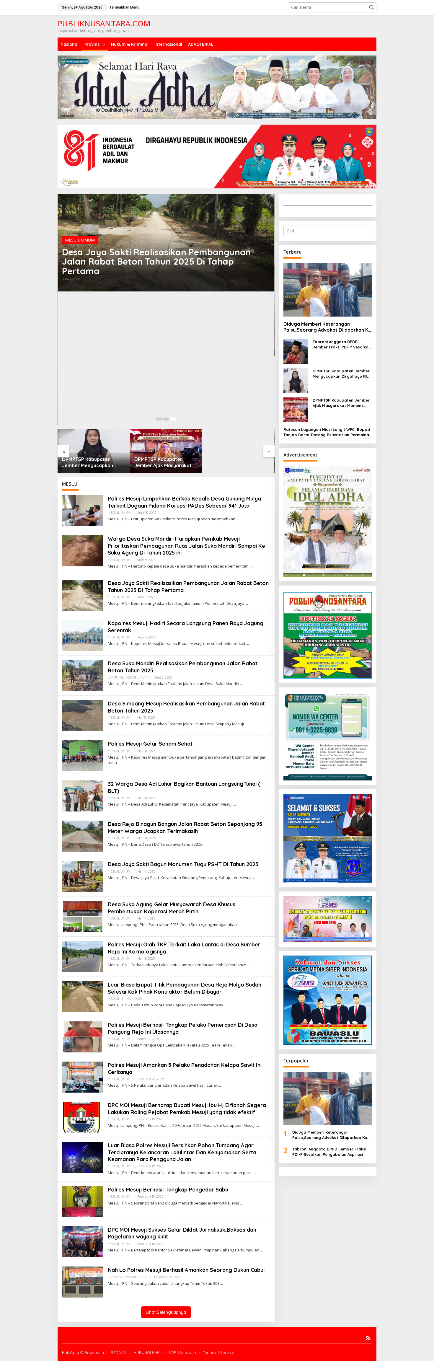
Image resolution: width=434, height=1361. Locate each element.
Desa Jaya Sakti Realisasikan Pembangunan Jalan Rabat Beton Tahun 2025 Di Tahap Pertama (156, 261)
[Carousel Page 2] (166, 419)
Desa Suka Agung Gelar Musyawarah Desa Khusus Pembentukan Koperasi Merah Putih (171, 908)
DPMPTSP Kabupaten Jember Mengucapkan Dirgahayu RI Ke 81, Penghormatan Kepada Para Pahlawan (88, 462)
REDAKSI (119, 1352)
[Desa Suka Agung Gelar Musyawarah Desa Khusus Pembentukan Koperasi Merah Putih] (239, 924)
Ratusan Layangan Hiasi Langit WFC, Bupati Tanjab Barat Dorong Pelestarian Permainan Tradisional (327, 432)
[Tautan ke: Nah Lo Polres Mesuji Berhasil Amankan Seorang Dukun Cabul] (82, 1281)
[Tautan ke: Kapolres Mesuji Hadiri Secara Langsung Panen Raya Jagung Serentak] (82, 635)
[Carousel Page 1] (159, 419)
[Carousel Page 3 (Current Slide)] (173, 419)
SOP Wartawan (182, 1352)
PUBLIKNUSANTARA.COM (104, 23)
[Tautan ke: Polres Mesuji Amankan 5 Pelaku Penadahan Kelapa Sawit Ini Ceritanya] (82, 1076)
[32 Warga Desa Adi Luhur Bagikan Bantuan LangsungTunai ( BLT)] (234, 804)
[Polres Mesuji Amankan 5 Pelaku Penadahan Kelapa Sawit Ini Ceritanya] (220, 1085)
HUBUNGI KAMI (147, 1352)
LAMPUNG (115, 677)
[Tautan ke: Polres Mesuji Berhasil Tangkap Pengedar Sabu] (82, 1201)
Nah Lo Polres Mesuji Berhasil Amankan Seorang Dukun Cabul (186, 1270)
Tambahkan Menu (124, 7)
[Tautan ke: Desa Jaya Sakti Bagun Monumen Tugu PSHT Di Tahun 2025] (82, 875)
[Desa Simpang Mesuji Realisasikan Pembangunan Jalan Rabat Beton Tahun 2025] (246, 723)
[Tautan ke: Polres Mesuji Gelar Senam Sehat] (82, 755)
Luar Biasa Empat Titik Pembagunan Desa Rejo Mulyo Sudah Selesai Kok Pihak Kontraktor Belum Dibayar (184, 988)
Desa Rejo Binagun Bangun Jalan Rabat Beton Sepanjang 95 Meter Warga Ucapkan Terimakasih (185, 827)
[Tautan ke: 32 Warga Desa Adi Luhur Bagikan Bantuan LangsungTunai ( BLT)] (82, 795)
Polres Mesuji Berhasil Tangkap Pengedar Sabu (168, 1189)
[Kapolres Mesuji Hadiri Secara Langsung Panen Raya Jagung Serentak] (247, 643)
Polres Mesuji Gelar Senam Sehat (150, 743)
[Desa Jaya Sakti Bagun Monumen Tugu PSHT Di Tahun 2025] (253, 877)
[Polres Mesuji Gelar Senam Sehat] (119, 762)
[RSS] (368, 1338)
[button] (371, 7)
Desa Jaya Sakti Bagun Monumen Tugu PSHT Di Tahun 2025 (183, 864)
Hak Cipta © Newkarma (83, 1352)
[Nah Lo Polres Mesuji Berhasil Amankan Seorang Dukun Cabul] (221, 1283)
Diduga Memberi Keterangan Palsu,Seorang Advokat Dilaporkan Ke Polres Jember (327, 327)
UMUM (88, 240)
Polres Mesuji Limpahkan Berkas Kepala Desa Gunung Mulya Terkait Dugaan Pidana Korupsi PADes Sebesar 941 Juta (184, 502)
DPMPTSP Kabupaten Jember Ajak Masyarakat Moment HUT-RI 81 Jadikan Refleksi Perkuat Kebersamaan (164, 462)
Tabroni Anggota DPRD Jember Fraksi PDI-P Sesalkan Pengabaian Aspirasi (342, 344)
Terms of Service (218, 1352)
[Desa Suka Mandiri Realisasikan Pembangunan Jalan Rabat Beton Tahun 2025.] (241, 683)
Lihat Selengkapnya (166, 1312)
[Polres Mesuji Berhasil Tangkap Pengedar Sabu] (241, 1203)
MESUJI (72, 240)
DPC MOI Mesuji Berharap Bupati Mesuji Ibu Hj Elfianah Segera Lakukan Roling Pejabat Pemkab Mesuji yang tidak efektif (187, 1108)
